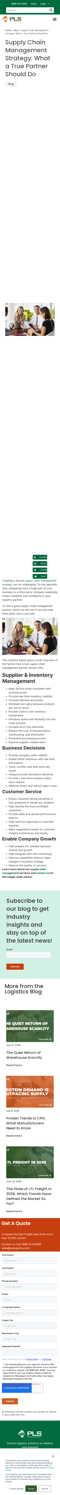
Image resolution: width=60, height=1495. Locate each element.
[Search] (51, 10)
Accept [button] (31, 1488)
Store (33, 3)
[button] (55, 19)
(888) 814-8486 (19, 3)
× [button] (53, 1455)
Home (8, 30)
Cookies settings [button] (16, 1488)
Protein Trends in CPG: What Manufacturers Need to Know (25, 1123)
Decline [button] (44, 1488)
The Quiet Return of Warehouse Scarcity (24, 1055)
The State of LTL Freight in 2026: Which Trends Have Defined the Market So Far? (29, 1196)
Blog (16, 30)
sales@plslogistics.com (16, 1248)
